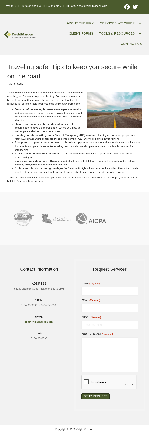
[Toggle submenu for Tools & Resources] (140, 33)
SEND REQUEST (95, 396)
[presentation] (109, 382)
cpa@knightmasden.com (93, 5)
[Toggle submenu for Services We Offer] (140, 23)
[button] (127, 7)
